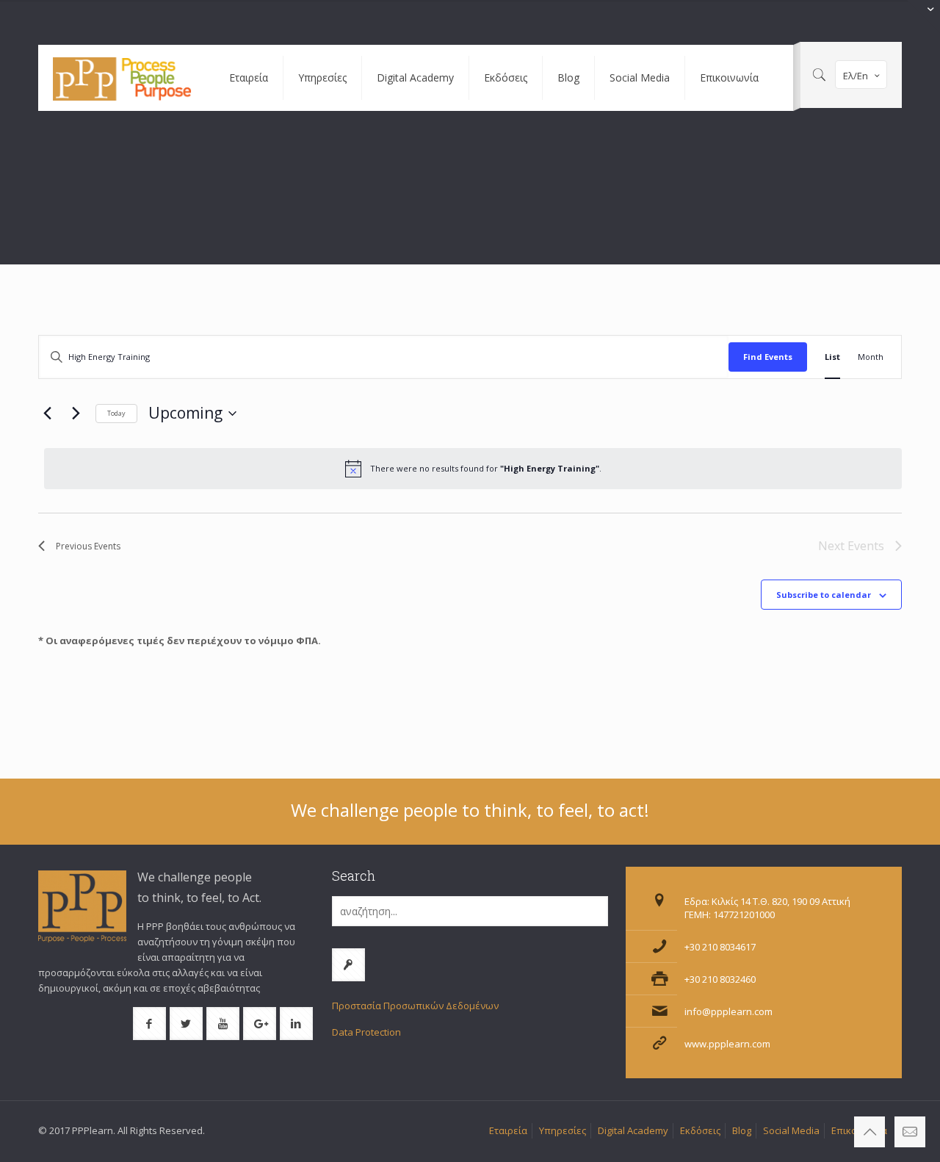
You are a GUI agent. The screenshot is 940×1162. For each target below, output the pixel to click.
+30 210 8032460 (720, 979)
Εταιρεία (508, 1130)
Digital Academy (633, 1130)
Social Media (791, 1130)
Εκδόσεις (700, 1130)
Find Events (767, 356)
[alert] (473, 468)
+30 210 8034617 (720, 946)
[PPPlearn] (122, 78)
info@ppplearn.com (728, 1011)
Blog (741, 1130)
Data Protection (366, 1032)
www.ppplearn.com (727, 1043)
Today (116, 413)
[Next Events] (75, 413)
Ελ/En (855, 75)
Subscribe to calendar (823, 594)
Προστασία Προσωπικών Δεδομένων (415, 1005)
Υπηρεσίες (562, 1130)
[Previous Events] (47, 413)
